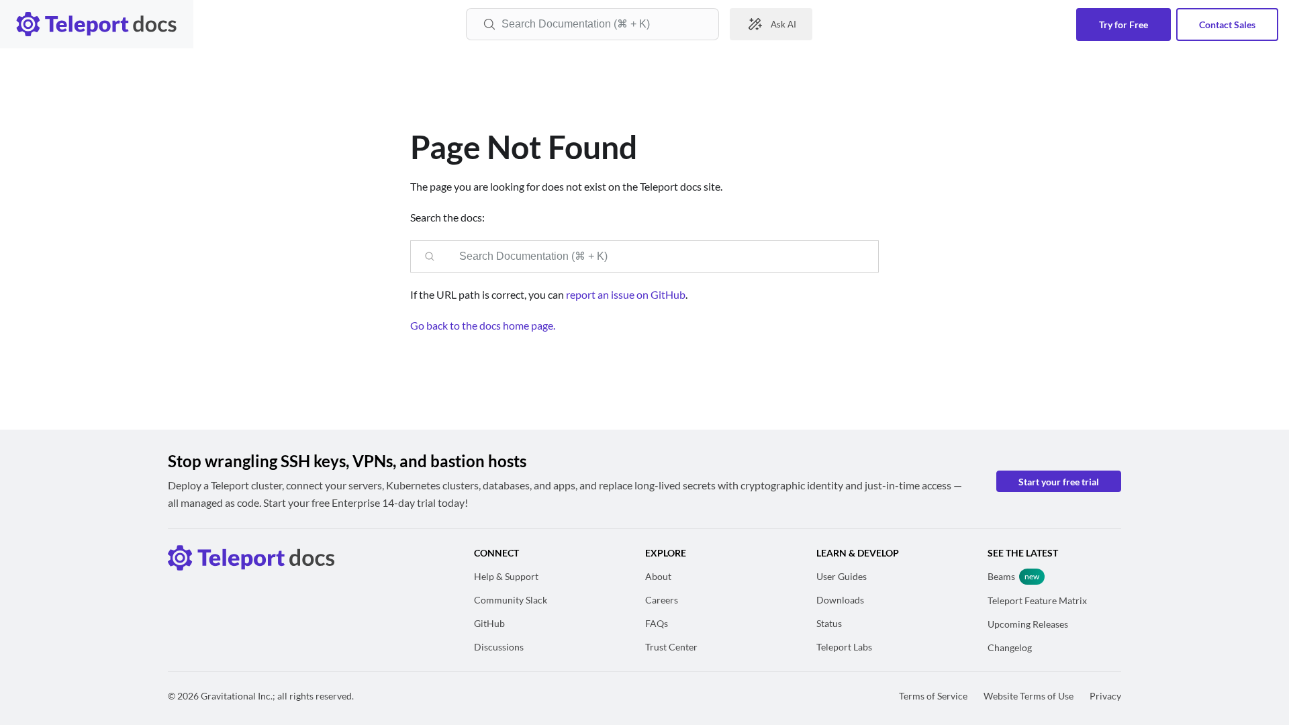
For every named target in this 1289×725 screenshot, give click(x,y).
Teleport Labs (844, 646)
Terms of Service (933, 696)
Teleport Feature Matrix (1037, 600)
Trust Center (671, 646)
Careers (661, 600)
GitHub (489, 623)
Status (829, 623)
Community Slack (510, 600)
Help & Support (506, 576)
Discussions (499, 646)
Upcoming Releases (1028, 624)
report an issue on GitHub (625, 294)
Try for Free (1123, 24)
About (658, 576)
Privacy (1105, 696)
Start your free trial (1058, 481)
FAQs (656, 623)
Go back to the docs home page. (482, 325)
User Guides (841, 576)
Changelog (1010, 647)
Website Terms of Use (1028, 696)
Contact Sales (1227, 24)
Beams (1001, 576)
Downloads (840, 600)
